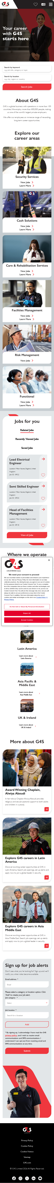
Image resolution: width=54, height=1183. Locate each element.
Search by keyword (12, 67)
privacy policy (11, 1035)
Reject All (27, 613)
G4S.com (37, 1162)
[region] (27, 591)
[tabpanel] (27, 496)
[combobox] (27, 78)
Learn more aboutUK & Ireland (26, 726)
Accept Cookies (27, 620)
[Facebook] (14, 1178)
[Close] (49, 560)
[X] (27, 1178)
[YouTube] (40, 1178)
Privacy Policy (36, 1140)
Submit (27, 1050)
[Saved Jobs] (36, 4)
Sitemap (27, 1157)
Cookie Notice (27, 1151)
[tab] (27, 430)
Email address (11, 979)
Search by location (11, 76)
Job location (10, 1010)
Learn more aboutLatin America (26, 657)
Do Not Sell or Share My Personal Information (27, 606)
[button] (43, 475)
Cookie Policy (36, 1146)
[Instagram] (20, 1178)
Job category (11, 998)
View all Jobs (27, 535)
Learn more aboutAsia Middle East (26, 693)
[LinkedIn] (34, 1178)
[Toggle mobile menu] (51, 4)
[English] (43, 4)
